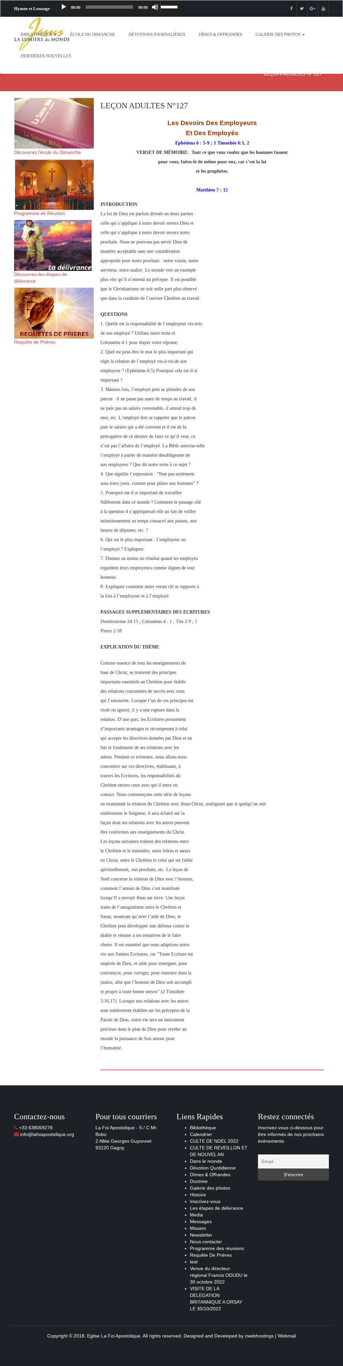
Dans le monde (206, 1161)
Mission (198, 1228)
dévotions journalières (157, 34)
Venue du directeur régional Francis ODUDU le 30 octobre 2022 (219, 1275)
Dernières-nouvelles (46, 55)
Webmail (287, 1336)
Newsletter (201, 1235)
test (194, 1261)
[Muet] (155, 7)
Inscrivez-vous (205, 1201)
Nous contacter (206, 1241)
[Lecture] (63, 7)
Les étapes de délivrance (216, 1208)
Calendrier (201, 1134)
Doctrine (199, 1181)
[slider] (169, 6)
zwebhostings (259, 1336)
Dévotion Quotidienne (213, 1168)
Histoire (198, 1194)
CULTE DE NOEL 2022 (214, 1141)
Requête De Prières (211, 1255)
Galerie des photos (278, 34)
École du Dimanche (92, 34)
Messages (201, 1221)
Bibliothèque (37, 34)
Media (196, 1214)
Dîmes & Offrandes (220, 34)
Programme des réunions (217, 1248)
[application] (119, 7)
